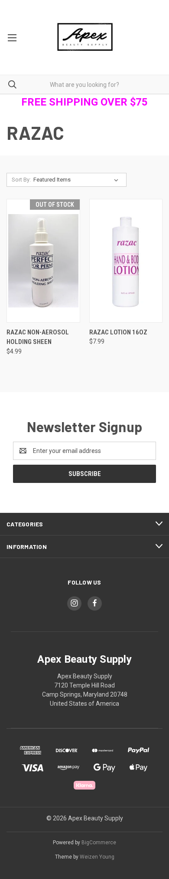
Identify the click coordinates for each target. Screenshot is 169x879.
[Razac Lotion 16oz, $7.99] (126, 261)
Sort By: (21, 179)
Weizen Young (97, 857)
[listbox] (77, 179)
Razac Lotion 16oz (118, 332)
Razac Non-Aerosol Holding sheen (37, 337)
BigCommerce (98, 842)
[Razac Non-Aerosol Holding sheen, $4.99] (43, 261)
